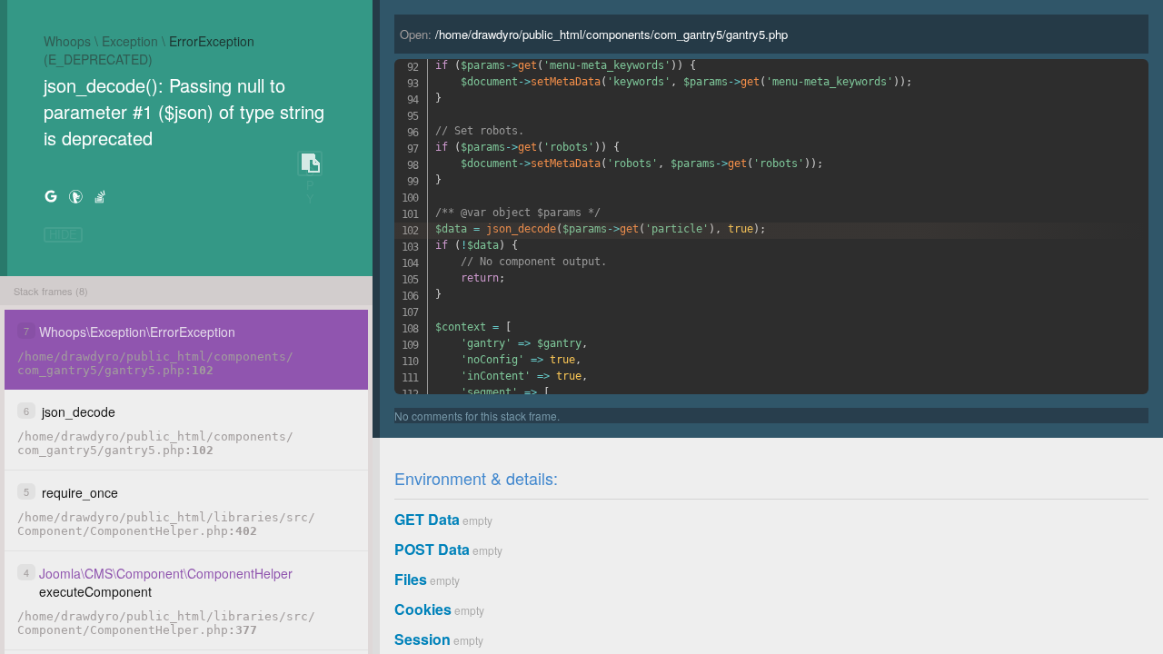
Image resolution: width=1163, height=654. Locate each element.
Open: (594, 34)
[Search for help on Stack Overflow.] (100, 196)
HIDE (63, 235)
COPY (309, 164)
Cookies (423, 609)
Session (422, 639)
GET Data (427, 519)
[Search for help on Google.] (51, 196)
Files (410, 579)
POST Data (432, 549)
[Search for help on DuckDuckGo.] (75, 196)
